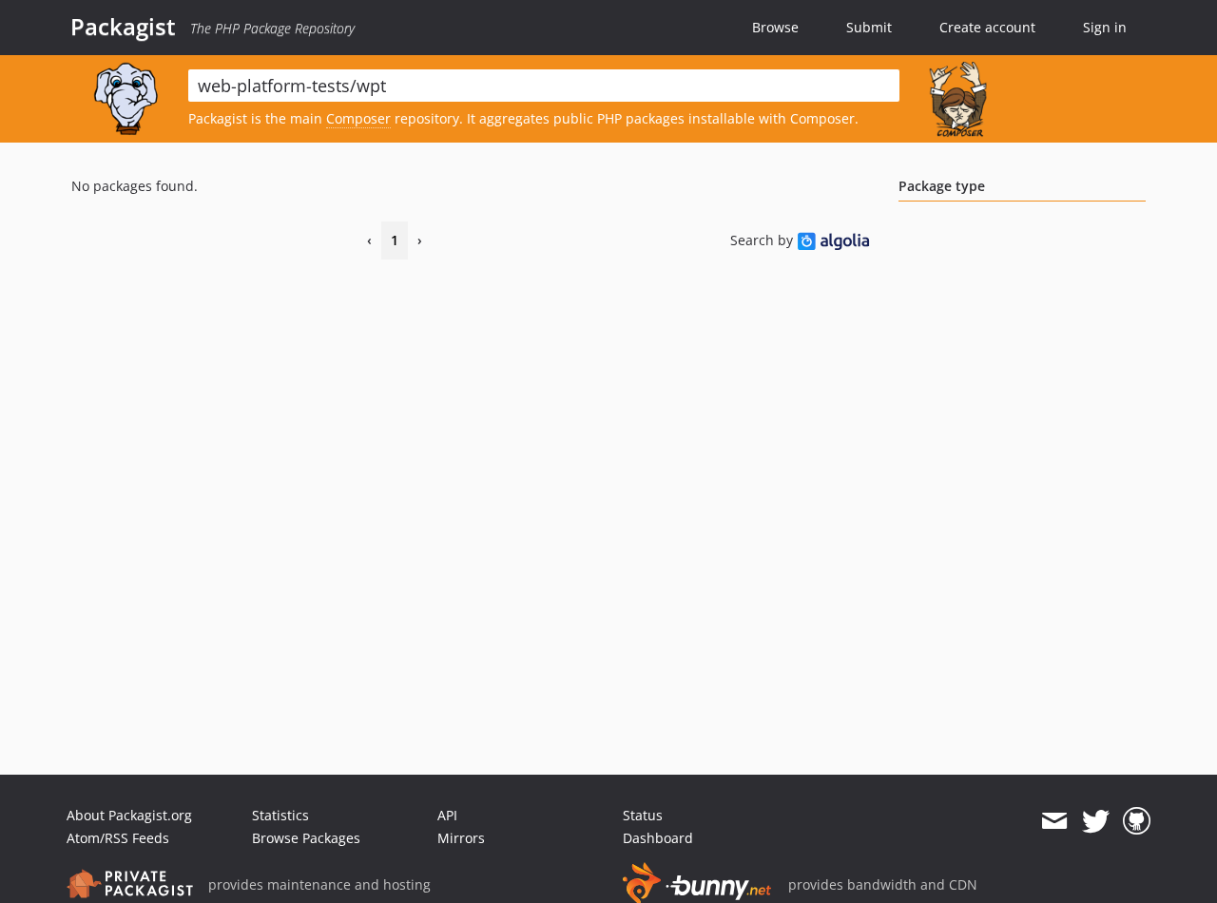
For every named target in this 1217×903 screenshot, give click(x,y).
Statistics (280, 815)
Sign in (1105, 27)
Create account (987, 27)
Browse (775, 27)
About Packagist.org (129, 815)
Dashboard (658, 838)
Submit (869, 27)
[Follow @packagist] (1096, 821)
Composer (358, 118)
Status (643, 815)
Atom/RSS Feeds (118, 838)
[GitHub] (1136, 821)
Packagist (123, 26)
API (447, 815)
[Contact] (1054, 821)
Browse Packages (306, 838)
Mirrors (461, 838)
